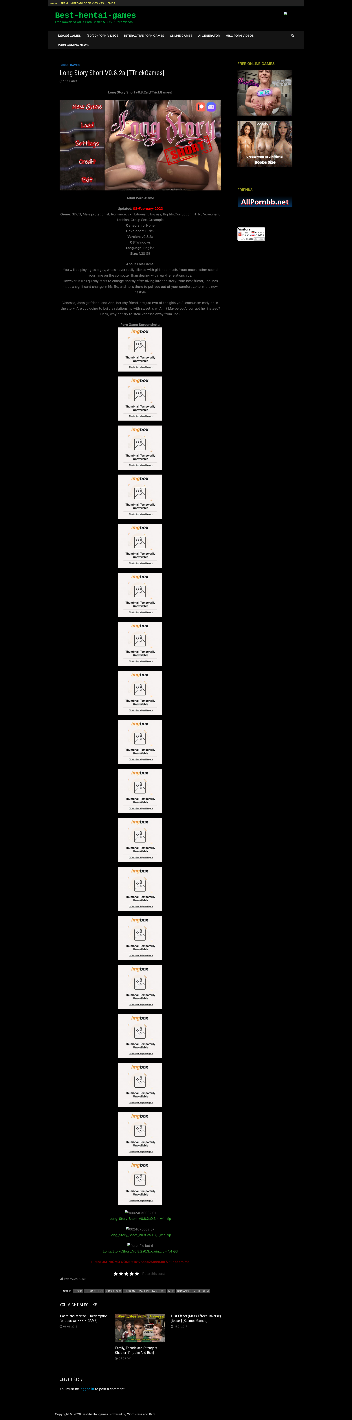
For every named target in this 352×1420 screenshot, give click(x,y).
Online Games (181, 35)
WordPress (134, 1414)
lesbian (129, 1291)
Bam (152, 1414)
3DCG (78, 1291)
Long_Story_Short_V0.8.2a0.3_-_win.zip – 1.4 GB (140, 1251)
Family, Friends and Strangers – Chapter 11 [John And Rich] (137, 1350)
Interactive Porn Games (144, 35)
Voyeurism (201, 1291)
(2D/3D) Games (69, 35)
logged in (87, 1389)
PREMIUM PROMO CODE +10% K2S (82, 3)
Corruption (94, 1291)
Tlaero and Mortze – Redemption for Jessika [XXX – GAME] (83, 1318)
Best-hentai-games (95, 15)
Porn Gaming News (73, 45)
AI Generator (209, 35)
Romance (183, 1291)
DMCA (111, 3)
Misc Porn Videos (239, 35)
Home (53, 3)
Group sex (113, 1291)
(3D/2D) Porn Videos (102, 35)
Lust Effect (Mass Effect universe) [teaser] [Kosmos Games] (196, 1318)
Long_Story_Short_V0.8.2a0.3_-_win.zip (140, 1219)
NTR (171, 1291)
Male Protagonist (152, 1291)
